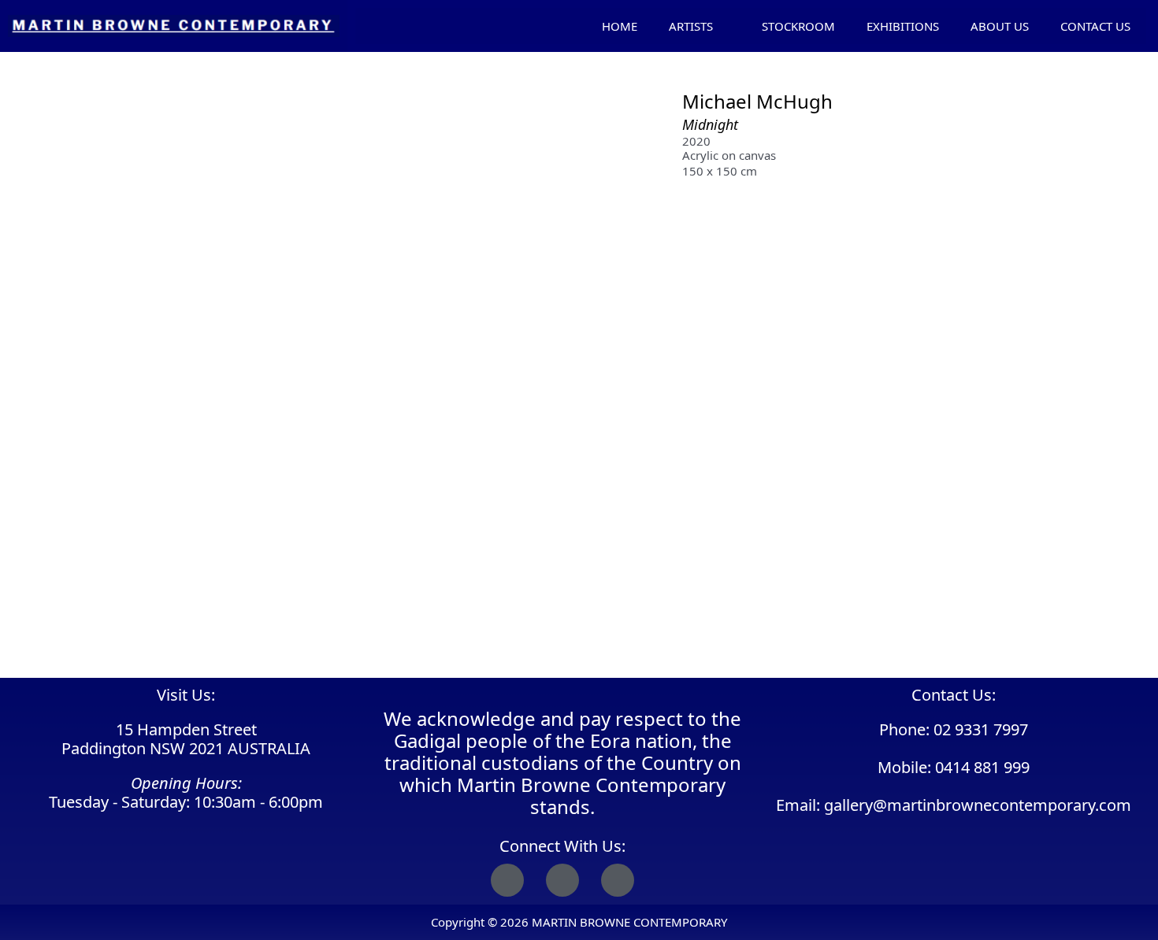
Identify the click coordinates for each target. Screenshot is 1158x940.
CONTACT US (1095, 26)
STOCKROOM (798, 26)
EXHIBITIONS (903, 26)
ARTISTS (691, 26)
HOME (619, 26)
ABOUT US (1000, 26)
